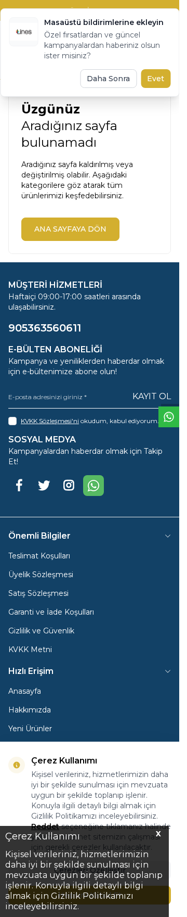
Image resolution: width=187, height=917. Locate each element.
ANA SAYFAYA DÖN (70, 229)
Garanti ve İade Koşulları (51, 612)
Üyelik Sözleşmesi (40, 574)
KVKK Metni (30, 649)
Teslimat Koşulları (39, 556)
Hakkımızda (29, 710)
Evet (155, 78)
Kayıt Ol (151, 396)
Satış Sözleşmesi (38, 593)
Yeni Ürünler (30, 728)
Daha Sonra (108, 78)
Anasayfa (24, 691)
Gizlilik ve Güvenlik (41, 630)
